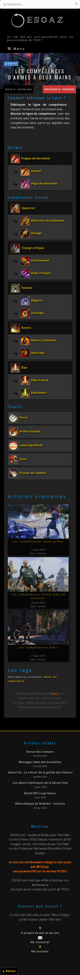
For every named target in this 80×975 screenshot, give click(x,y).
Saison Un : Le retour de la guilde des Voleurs (40, 772)
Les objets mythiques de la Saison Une (40, 783)
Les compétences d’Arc (38, 647)
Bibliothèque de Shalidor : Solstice (40, 804)
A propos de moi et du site (40, 933)
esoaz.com (25, 698)
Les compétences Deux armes (38, 541)
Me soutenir (40, 951)
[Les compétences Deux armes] (38, 521)
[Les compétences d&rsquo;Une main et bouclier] (38, 574)
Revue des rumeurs (40, 752)
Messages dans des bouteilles (40, 762)
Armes (12, 63)
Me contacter (40, 942)
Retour (11, 971)
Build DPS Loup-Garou (40, 793)
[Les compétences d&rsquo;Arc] (38, 627)
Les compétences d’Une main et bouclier (38, 596)
